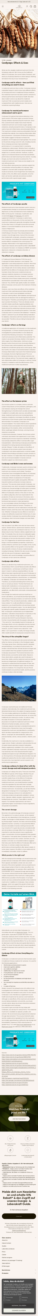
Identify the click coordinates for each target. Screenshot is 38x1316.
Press (3, 1251)
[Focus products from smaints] (19, 1039)
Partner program (7, 1257)
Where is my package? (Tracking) (12, 1260)
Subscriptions (6, 1263)
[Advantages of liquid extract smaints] (19, 909)
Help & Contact (6, 1243)
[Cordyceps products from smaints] (19, 191)
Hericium (4, 884)
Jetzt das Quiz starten (19, 1119)
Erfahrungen (6, 1266)
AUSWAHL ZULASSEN (19, 1305)
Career (4, 1254)
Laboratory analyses (8, 1249)
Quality (4, 1246)
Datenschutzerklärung (19, 1230)
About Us (5, 1240)
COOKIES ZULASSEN (19, 1310)
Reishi (11, 216)
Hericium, (19, 216)
